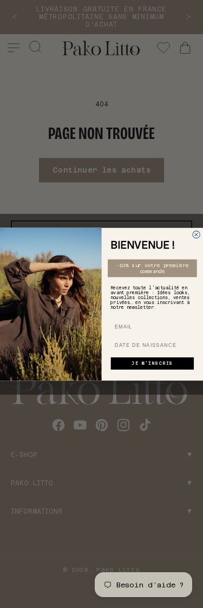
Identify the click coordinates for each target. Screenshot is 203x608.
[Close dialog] (196, 234)
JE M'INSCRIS (152, 363)
